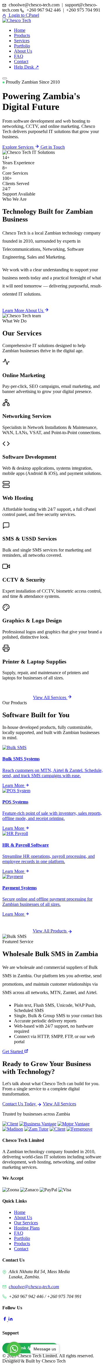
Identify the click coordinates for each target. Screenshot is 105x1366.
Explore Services (18, 147)
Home (19, 30)
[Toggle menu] (4, 78)
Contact (21, 61)
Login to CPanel (23, 15)
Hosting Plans (27, 1227)
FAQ (18, 56)
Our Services (26, 1222)
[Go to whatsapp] (14, 1349)
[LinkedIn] (10, 1319)
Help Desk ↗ (26, 66)
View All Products (50, 930)
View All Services (50, 697)
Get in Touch (53, 147)
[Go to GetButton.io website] (14, 1360)
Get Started (13, 1051)
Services (21, 40)
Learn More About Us (23, 310)
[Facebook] (5, 1319)
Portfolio (22, 45)
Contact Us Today (19, 1103)
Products (22, 35)
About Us (23, 51)
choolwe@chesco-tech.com (34, 1286)
